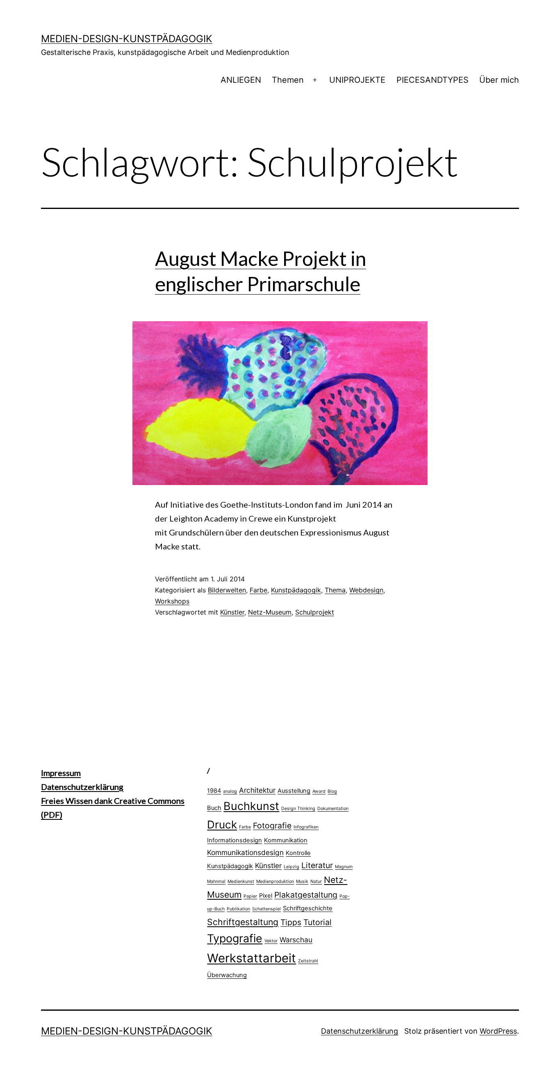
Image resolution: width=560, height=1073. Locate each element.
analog (230, 791)
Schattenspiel (266, 909)
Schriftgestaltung (242, 921)
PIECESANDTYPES (432, 80)
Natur (316, 881)
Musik (302, 881)
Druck (222, 824)
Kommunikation (285, 840)
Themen (288, 80)
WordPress (498, 1031)
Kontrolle (298, 853)
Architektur (257, 790)
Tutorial (317, 922)
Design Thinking (298, 808)
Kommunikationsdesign (245, 852)
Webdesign (366, 590)
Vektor (271, 941)
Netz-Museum (269, 612)
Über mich (499, 80)
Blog (332, 791)
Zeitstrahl (308, 961)
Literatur (317, 865)
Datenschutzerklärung (82, 787)
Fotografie (272, 825)
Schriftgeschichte (307, 908)
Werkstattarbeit (251, 958)
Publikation (238, 909)
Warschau (296, 939)
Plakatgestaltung (305, 895)
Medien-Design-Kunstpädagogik (126, 39)
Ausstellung (294, 790)
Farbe (258, 590)
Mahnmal (216, 881)
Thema (335, 590)
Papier (250, 896)
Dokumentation (332, 808)
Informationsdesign (234, 840)
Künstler (232, 612)
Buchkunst (251, 805)
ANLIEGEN (241, 80)
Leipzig (291, 866)
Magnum (344, 866)
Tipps (290, 922)
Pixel (265, 895)
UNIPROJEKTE (357, 80)
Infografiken (306, 827)
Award (319, 791)
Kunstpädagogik (296, 590)
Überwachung (227, 975)
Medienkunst (241, 881)
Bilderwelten (227, 590)
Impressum (61, 773)
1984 (214, 790)
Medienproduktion (275, 881)
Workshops (172, 601)
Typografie (234, 938)
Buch (214, 808)
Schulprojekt (314, 612)
